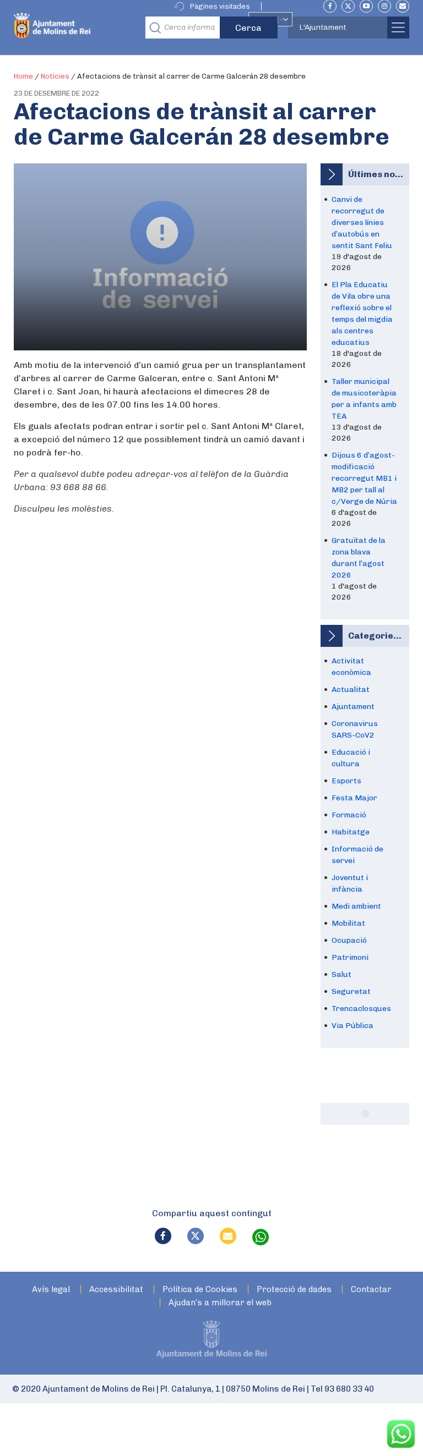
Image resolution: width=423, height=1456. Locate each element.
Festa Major (354, 798)
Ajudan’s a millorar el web (220, 1303)
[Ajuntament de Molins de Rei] (76, 27)
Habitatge (351, 832)
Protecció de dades (294, 1289)
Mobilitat (348, 923)
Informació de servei (357, 854)
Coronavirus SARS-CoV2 (355, 729)
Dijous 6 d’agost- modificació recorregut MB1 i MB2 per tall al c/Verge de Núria (364, 478)
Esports (346, 780)
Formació (349, 815)
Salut (341, 974)
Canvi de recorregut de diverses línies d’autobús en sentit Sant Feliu (362, 222)
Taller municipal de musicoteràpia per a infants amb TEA (364, 399)
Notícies (55, 76)
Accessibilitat (116, 1289)
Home (23, 76)
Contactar (371, 1289)
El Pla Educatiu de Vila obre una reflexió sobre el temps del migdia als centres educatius (362, 313)
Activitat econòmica (351, 666)
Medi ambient (356, 906)
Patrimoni (350, 957)
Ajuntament (353, 706)
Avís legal (51, 1289)
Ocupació (349, 940)
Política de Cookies (199, 1289)
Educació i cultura (351, 758)
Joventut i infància (350, 883)
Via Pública (352, 1025)
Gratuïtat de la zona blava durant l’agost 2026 (359, 558)
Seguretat (351, 991)
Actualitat (351, 689)
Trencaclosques (361, 1008)
